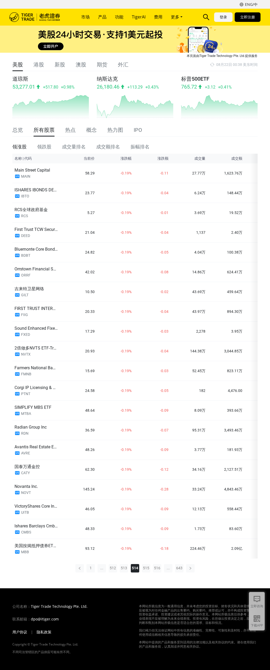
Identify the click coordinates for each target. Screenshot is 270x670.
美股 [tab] (17, 64)
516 (157, 568)
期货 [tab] (102, 64)
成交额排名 (108, 146)
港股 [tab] (38, 64)
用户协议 (19, 632)
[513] (79, 568)
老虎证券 (38, 17)
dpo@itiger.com (45, 619)
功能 (119, 17)
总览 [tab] (17, 130)
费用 (158, 17)
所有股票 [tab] (44, 130)
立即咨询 (256, 606)
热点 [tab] (70, 130)
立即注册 (247, 17)
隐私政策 (44, 632)
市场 (85, 17)
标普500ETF (195, 79)
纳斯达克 (107, 79)
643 (179, 568)
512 (113, 568)
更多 (175, 17)
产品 (102, 17)
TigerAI (139, 17)
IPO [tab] (138, 130)
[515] (190, 568)
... (101, 568)
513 (124, 568)
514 (135, 568)
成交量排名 (74, 146)
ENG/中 (251, 4)
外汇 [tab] (123, 64)
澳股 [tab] (81, 64)
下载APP (257, 625)
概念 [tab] (91, 130)
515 (146, 568)
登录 (223, 17)
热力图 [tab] (115, 130)
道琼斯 (20, 79)
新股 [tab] (60, 64)
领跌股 (44, 146)
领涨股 (19, 146)
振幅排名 (140, 146)
